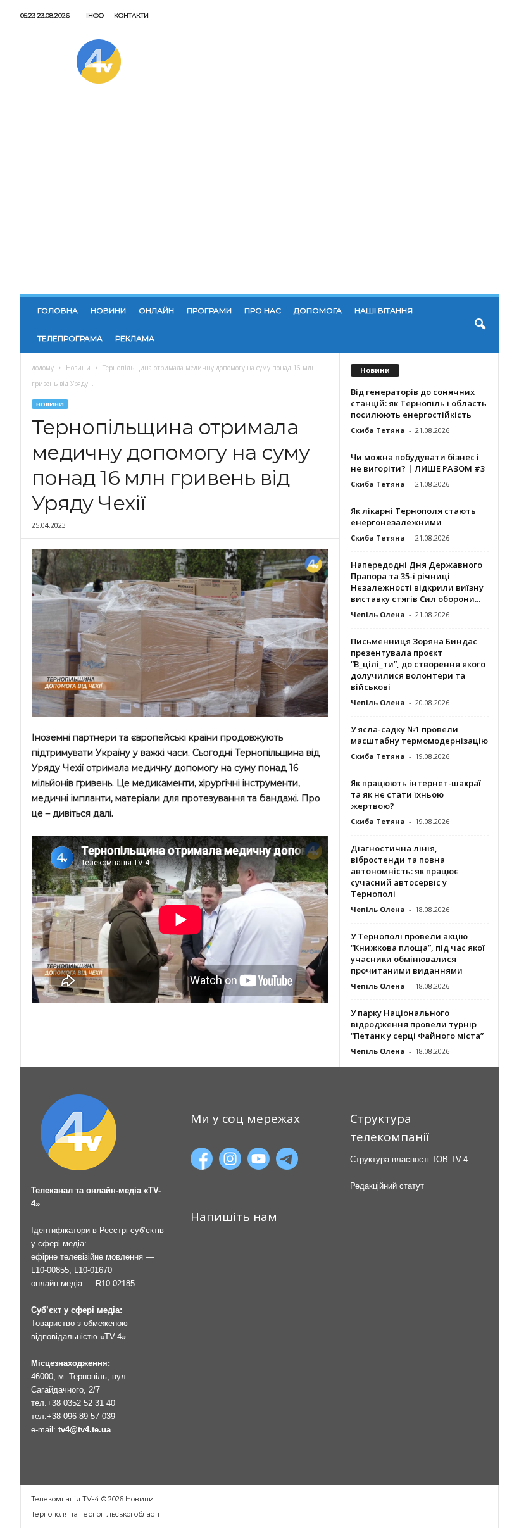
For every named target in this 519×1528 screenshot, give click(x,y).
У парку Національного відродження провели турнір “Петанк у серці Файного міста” (417, 1024)
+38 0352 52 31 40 (81, 1403)
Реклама (134, 338)
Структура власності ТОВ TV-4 (409, 1159)
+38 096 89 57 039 (81, 1416)
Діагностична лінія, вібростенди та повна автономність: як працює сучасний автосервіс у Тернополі (404, 870)
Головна (57, 310)
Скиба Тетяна (378, 430)
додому (43, 367)
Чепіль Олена (378, 614)
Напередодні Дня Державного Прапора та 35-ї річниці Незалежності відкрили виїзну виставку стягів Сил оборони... (417, 581)
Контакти (131, 15)
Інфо (95, 15)
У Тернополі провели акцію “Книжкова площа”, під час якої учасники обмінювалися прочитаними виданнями (418, 953)
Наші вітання (383, 310)
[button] (480, 325)
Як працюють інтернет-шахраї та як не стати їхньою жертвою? (416, 794)
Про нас (262, 310)
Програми (209, 310)
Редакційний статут (387, 1186)
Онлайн (156, 310)
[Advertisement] (259, 199)
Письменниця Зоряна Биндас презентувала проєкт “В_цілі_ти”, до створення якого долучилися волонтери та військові (418, 664)
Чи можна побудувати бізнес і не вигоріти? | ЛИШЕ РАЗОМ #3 (418, 462)
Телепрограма (70, 338)
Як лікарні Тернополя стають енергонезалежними (413, 516)
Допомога (318, 310)
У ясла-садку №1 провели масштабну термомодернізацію (419, 734)
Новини (108, 310)
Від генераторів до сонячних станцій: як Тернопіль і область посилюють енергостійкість (419, 403)
